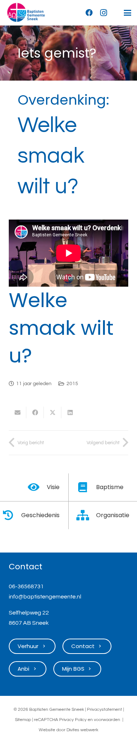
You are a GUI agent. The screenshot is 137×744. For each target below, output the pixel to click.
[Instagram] (103, 12)
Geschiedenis (40, 515)
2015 (72, 383)
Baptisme (109, 487)
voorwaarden (107, 719)
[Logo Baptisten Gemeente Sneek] (26, 13)
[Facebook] (89, 12)
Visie (53, 487)
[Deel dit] (35, 412)
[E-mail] (17, 412)
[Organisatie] (86, 515)
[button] (127, 12)
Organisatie (112, 515)
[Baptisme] (86, 487)
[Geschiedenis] (11, 515)
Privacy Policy (73, 719)
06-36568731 (26, 586)
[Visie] (37, 487)
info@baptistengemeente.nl (45, 597)
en (90, 719)
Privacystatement (104, 709)
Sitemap (23, 719)
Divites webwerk (82, 730)
